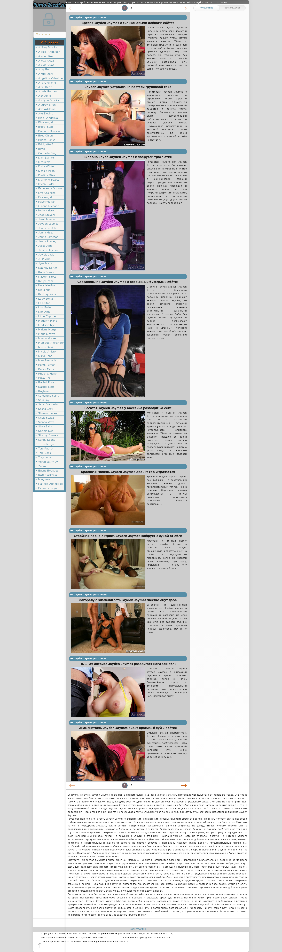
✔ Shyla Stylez (44, 418)
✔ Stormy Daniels (46, 435)
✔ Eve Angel (43, 197)
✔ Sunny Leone (45, 440)
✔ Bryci (40, 149)
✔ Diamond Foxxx (47, 180)
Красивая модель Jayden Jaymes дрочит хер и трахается (128, 472)
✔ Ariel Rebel (44, 87)
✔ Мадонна (42, 479)
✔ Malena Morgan (46, 329)
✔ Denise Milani (45, 171)
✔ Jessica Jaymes (46, 250)
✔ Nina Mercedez (46, 360)
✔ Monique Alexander (49, 343)
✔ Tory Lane (43, 457)
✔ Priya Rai (42, 378)
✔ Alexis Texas (44, 65)
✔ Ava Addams (45, 109)
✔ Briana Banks (45, 140)
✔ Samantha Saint (47, 396)
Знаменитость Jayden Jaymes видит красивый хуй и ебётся (128, 728)
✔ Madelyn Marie (46, 321)
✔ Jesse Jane (43, 246)
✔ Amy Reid (43, 69)
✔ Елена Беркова (47, 471)
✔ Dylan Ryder (44, 184)
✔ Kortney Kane (45, 294)
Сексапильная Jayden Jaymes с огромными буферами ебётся (128, 282)
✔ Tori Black (43, 453)
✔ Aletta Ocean (45, 61)
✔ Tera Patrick (44, 449)
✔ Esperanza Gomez (48, 188)
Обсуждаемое (232, 8)
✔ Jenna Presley (45, 241)
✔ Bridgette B (44, 144)
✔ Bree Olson (44, 136)
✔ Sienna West (44, 422)
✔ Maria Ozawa (45, 334)
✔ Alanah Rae (44, 56)
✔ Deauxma (43, 162)
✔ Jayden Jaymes (46, 224)
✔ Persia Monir (44, 369)
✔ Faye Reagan (45, 202)
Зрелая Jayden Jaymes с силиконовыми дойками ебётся (128, 23)
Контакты (138, 929)
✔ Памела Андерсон (49, 484)
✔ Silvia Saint (43, 426)
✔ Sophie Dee (44, 431)
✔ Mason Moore (45, 338)
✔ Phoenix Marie (46, 374)
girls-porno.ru (114, 938)
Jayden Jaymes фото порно (90, 18)
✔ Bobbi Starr (44, 127)
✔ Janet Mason (45, 219)
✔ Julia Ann (43, 259)
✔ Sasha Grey (44, 409)
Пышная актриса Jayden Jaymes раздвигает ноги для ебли (127, 664)
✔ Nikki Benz (43, 356)
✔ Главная (50, 42)
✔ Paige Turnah (45, 365)
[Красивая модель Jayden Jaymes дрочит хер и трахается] (108, 500)
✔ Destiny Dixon (45, 175)
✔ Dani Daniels (45, 158)
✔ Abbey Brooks (46, 47)
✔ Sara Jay (42, 400)
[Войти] (48, 19)
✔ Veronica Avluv (46, 462)
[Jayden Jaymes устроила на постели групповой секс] (108, 118)
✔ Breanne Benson (47, 131)
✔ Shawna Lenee (46, 413)
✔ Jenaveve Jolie (46, 228)
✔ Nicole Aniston (46, 352)
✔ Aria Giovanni (45, 83)
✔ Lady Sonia (44, 299)
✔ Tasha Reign (44, 444)
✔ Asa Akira (43, 96)
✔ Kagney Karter (46, 268)
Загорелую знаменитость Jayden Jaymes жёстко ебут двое (128, 600)
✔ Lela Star (42, 303)
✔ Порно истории (47, 488)
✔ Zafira (40, 466)
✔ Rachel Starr (44, 387)
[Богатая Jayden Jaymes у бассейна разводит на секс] (108, 436)
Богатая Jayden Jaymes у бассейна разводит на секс (128, 408)
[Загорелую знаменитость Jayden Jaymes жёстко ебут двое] (108, 628)
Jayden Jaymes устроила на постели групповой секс (128, 87)
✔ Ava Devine (44, 113)
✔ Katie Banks (44, 272)
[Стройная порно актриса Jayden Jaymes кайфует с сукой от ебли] (108, 564)
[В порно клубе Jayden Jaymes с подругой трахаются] (108, 215)
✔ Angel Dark (44, 74)
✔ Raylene (42, 391)
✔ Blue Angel (44, 122)
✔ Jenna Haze (44, 233)
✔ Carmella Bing (46, 153)
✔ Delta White (44, 166)
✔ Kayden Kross (45, 277)
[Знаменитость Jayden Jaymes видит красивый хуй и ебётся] (108, 756)
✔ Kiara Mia (42, 290)
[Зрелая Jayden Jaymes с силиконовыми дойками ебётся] (108, 51)
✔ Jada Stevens (45, 215)
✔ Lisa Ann (42, 312)
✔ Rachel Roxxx (45, 382)
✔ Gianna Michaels (47, 206)
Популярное (206, 8)
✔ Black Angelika (46, 118)
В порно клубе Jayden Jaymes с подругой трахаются (128, 157)
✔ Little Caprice (45, 316)
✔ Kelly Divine (44, 281)
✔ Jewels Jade (44, 255)
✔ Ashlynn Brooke (47, 100)
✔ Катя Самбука (46, 475)
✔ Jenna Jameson (47, 237)
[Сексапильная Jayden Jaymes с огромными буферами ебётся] (108, 341)
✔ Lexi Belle (43, 307)
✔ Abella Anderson (47, 52)
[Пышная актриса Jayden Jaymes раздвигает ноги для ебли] (108, 692)
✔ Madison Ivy (44, 325)
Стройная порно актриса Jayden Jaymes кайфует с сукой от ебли (128, 536)
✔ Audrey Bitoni (45, 105)
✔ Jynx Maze (43, 263)
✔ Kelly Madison (45, 285)
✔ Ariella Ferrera (46, 91)
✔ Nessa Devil (44, 347)
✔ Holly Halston (45, 210)
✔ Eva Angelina (45, 193)
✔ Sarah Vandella (46, 404)
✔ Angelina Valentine (49, 78)
